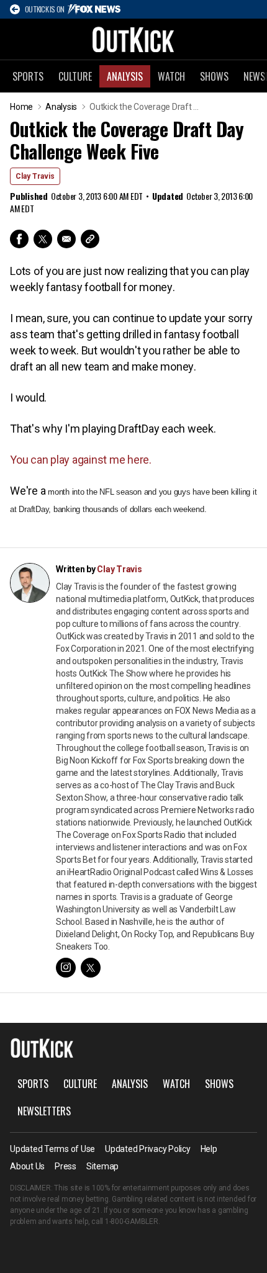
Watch (171, 76)
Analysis (125, 76)
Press (65, 1166)
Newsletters (44, 1111)
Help (209, 1149)
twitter (91, 968)
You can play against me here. (81, 459)
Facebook (19, 239)
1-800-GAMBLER (131, 1221)
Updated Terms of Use (52, 1149)
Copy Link (90, 239)
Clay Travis (35, 176)
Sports (27, 76)
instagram (66, 968)
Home (21, 107)
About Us (27, 1166)
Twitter (43, 239)
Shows (214, 76)
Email (66, 239)
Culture (75, 76)
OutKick (133, 39)
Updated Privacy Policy (148, 1149)
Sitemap (102, 1166)
